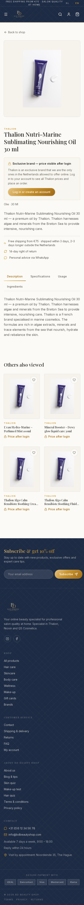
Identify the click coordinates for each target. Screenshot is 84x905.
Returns (9, 737)
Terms (8, 899)
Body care (10, 679)
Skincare (9, 673)
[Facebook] (16, 638)
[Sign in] (68, 14)
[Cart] (77, 14)
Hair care (10, 667)
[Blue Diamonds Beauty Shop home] (19, 14)
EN (77, 3)
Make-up (10, 692)
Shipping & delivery (16, 731)
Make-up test (12, 789)
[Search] (60, 14)
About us (9, 770)
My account (11, 750)
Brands (8, 704)
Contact (9, 725)
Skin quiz (10, 783)
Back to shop (16, 32)
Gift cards (10, 698)
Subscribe (66, 574)
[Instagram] (7, 638)
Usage (62, 276)
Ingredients (15, 286)
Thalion (10, 128)
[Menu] (6, 14)
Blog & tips (11, 776)
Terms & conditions (16, 801)
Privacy (22, 899)
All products (11, 660)
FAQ (6, 743)
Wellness (9, 685)
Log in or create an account (31, 192)
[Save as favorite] (33, 379)
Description (15, 276)
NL (67, 3)
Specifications (40, 276)
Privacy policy (13, 808)
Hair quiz (9, 795)
